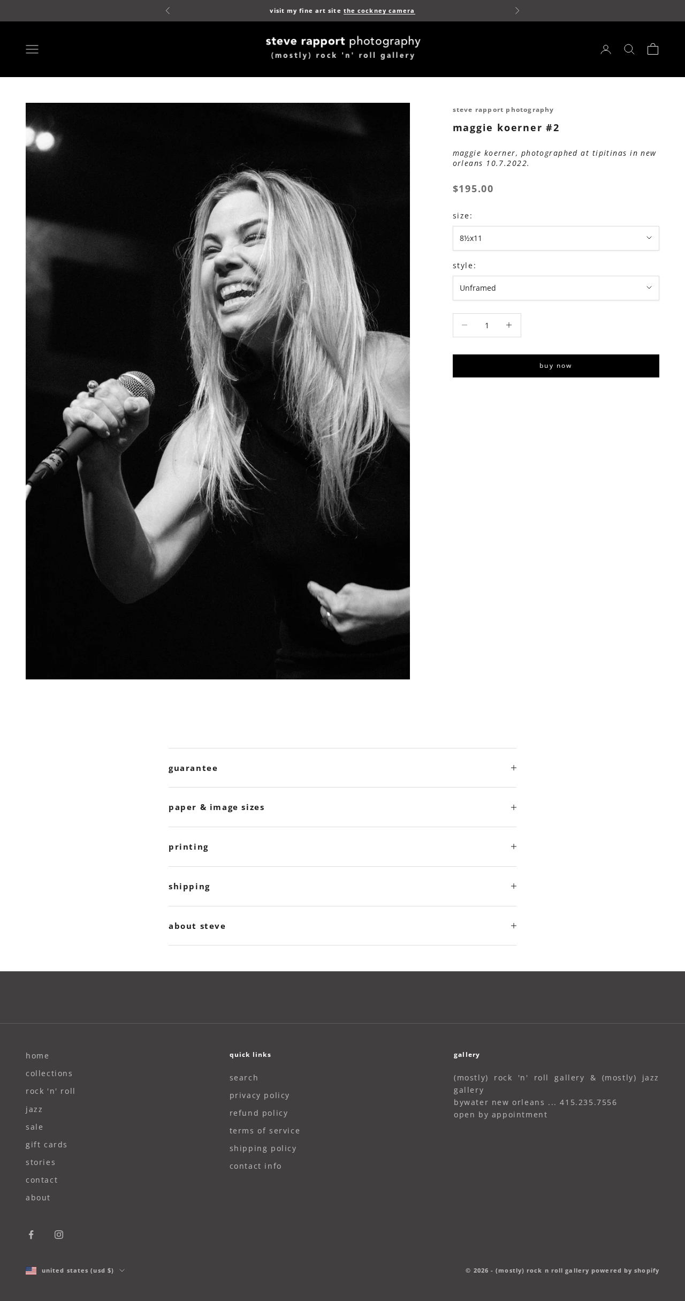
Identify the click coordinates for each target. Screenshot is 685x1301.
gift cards (47, 1144)
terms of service (265, 1130)
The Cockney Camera (379, 10)
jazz (34, 1109)
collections (49, 1073)
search (244, 1077)
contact (42, 1180)
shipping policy (263, 1148)
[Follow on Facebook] (31, 1234)
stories (41, 1162)
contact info (256, 1166)
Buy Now (555, 365)
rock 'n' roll (51, 1091)
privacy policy (260, 1095)
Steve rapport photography (503, 109)
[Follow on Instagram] (59, 1234)
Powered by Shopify (625, 1270)
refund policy (259, 1113)
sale (34, 1127)
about (38, 1197)
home (37, 1055)
